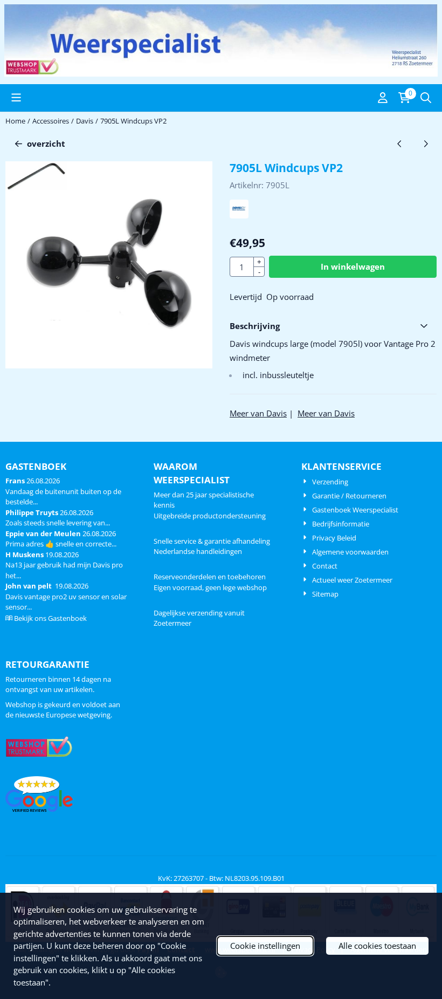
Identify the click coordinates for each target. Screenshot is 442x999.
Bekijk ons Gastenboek (50, 618)
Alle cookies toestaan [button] (377, 945)
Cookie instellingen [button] (265, 945)
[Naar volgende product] (426, 144)
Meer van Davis (258, 413)
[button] (16, 97)
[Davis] (239, 215)
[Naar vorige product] (400, 144)
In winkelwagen (353, 266)
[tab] (333, 326)
